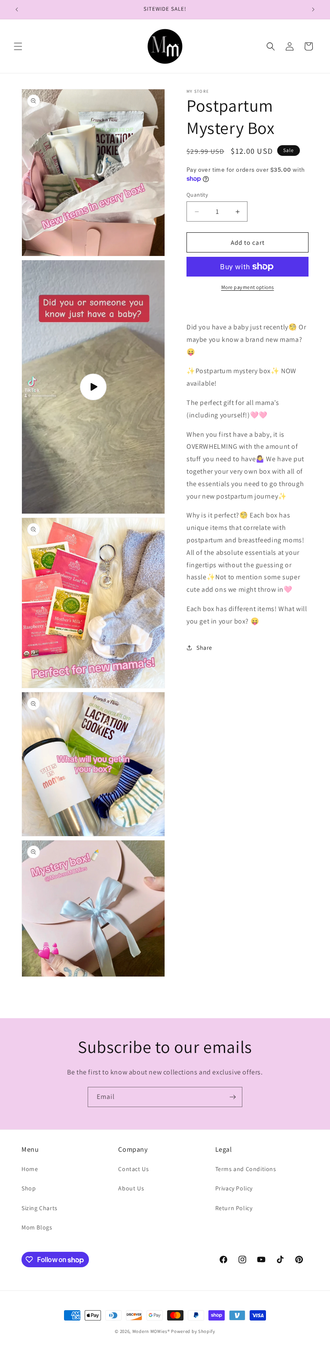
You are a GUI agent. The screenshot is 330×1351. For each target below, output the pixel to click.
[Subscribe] (232, 1097)
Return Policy (234, 1208)
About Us (131, 1188)
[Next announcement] (313, 9)
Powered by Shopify (193, 1331)
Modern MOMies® (151, 1331)
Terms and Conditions (245, 1169)
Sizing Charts (39, 1208)
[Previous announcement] (16, 9)
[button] (18, 46)
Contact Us (133, 1169)
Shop (28, 1188)
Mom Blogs (36, 1227)
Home (29, 1169)
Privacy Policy (234, 1188)
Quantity (197, 194)
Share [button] (204, 647)
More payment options (247, 287)
